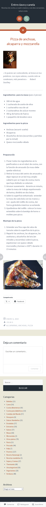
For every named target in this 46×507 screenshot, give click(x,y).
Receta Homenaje (12, 455)
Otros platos (11, 439)
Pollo (8, 449)
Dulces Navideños (13, 420)
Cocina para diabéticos (14, 411)
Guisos (8, 430)
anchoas (22, 325)
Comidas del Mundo (13, 414)
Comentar (34, 369)
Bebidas (9, 401)
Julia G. (9, 322)
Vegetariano (10, 471)
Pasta (8, 442)
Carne (8, 404)
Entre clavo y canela (23, 4)
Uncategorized (11, 467)
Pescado (9, 445)
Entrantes (10, 426)
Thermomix (10, 464)
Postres (9, 452)
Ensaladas (10, 423)
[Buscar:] (23, 382)
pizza (30, 325)
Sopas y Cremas (12, 461)
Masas (8, 433)
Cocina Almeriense (13, 408)
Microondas (10, 436)
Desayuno (10, 417)
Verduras (9, 474)
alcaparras (11, 325)
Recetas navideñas (13, 458)
